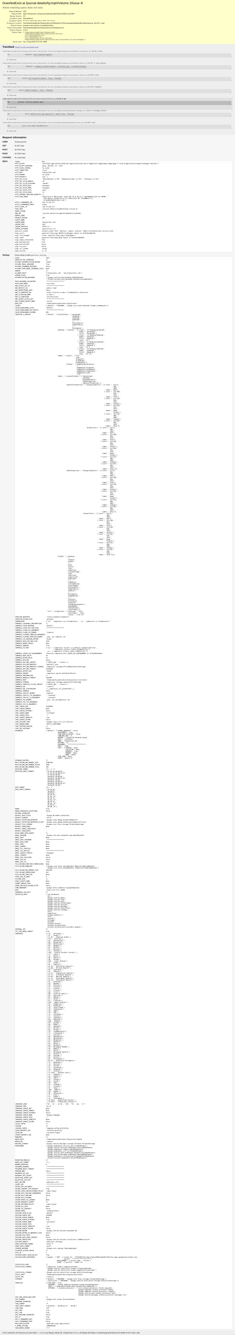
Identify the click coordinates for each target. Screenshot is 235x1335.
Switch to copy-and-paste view (27, 47)
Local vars (12, 60)
